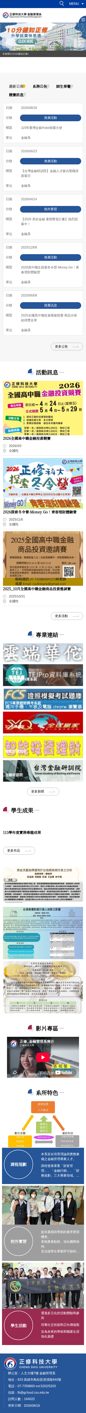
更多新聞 (37, 791)
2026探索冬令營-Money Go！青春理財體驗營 (40, 511)
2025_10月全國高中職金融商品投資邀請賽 (37, 588)
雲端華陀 (12, 655)
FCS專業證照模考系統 (23, 702)
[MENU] (82, 19)
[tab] (16, 86)
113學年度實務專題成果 (22, 832)
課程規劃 (19, 1164)
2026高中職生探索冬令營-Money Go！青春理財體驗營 (50, 270)
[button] (63, 4)
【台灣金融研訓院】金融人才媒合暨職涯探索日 (50, 173)
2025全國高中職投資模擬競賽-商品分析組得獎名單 (49, 318)
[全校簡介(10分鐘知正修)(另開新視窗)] (43, 36)
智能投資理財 (16, 751)
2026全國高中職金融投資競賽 (27, 438)
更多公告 (61, 346)
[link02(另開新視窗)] (43, 987)
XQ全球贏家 (15, 726)
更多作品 (13, 850)
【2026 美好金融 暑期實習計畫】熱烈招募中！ (49, 221)
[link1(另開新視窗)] (43, 884)
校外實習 (19, 1241)
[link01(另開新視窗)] (43, 933)
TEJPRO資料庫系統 (21, 679)
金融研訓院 (14, 774)
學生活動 (19, 1325)
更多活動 (61, 616)
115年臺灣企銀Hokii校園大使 (41, 127)
